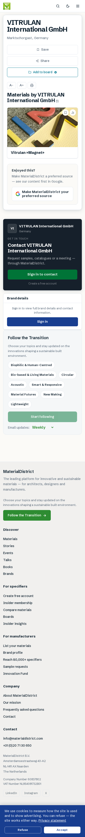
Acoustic (17, 384)
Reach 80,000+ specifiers (22, 660)
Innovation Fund (15, 674)
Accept (62, 830)
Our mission (12, 703)
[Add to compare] (73, 112)
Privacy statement (52, 820)
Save (45, 49)
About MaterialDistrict (20, 696)
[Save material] (65, 112)
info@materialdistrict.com (23, 738)
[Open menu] (78, 6)
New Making (53, 394)
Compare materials (17, 610)
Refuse (23, 830)
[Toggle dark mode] (68, 6)
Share (45, 61)
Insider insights (15, 624)
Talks (7, 560)
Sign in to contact (42, 274)
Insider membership (17, 603)
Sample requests (15, 667)
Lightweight (20, 404)
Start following (42, 417)
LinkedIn (11, 793)
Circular (67, 374)
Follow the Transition (27, 515)
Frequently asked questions (23, 710)
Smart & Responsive (47, 384)
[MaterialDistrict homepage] (17, 6)
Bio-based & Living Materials (32, 374)
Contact (9, 717)
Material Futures (23, 394)
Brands (8, 574)
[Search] (58, 6)
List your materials (17, 646)
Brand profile (13, 653)
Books (8, 567)
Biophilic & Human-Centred (31, 365)
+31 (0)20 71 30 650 (17, 745)
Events (8, 553)
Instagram (31, 793)
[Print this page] (32, 85)
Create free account (18, 596)
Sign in (42, 322)
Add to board (42, 72)
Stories (8, 546)
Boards (8, 617)
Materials (10, 539)
